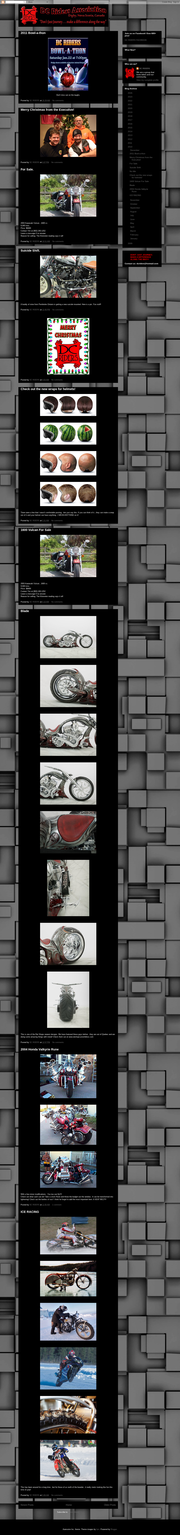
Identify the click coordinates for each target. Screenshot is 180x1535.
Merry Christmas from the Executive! (47, 109)
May (132, 223)
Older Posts (110, 1505)
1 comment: (57, 1205)
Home (69, 1505)
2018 (130, 116)
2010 (130, 147)
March (133, 231)
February (134, 235)
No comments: (58, 100)
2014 (130, 131)
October (134, 204)
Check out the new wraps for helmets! (48, 389)
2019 (130, 112)
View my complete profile (147, 80)
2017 (130, 120)
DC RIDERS (144, 68)
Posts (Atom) (73, 1512)
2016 (130, 124)
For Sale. (27, 169)
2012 (130, 139)
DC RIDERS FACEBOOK (136, 40)
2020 (130, 108)
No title (133, 171)
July (132, 215)
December (135, 150)
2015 (130, 127)
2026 (130, 93)
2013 (130, 135)
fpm (97, 1529)
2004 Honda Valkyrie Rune (40, 1049)
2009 (130, 243)
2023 (130, 97)
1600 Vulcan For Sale (36, 530)
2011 (130, 143)
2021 (130, 104)
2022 (130, 101)
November (135, 200)
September (135, 208)
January (134, 238)
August (133, 211)
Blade (25, 611)
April (132, 227)
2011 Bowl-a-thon (33, 33)
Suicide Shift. (30, 250)
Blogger (114, 1529)
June (132, 219)
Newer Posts (27, 1505)
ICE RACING (30, 1212)
